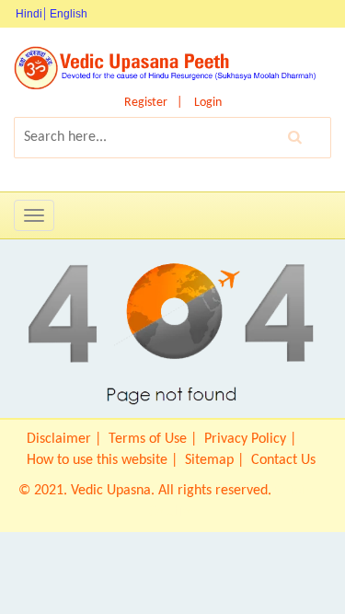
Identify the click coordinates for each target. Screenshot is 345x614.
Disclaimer (59, 439)
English (68, 13)
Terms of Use (148, 439)
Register (145, 103)
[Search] (295, 137)
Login (208, 103)
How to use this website (97, 460)
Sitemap (209, 460)
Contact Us (283, 460)
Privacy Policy (245, 439)
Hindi (29, 13)
